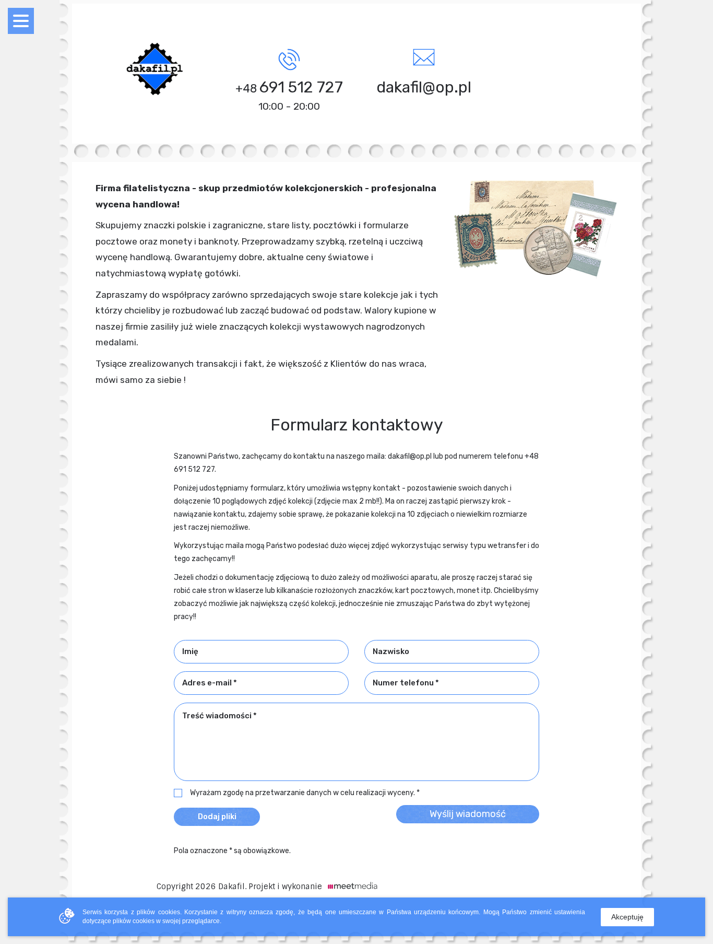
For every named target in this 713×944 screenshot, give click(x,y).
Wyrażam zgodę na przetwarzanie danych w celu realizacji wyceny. (302, 793)
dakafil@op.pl (423, 87)
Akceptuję (627, 917)
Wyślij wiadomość (468, 814)
